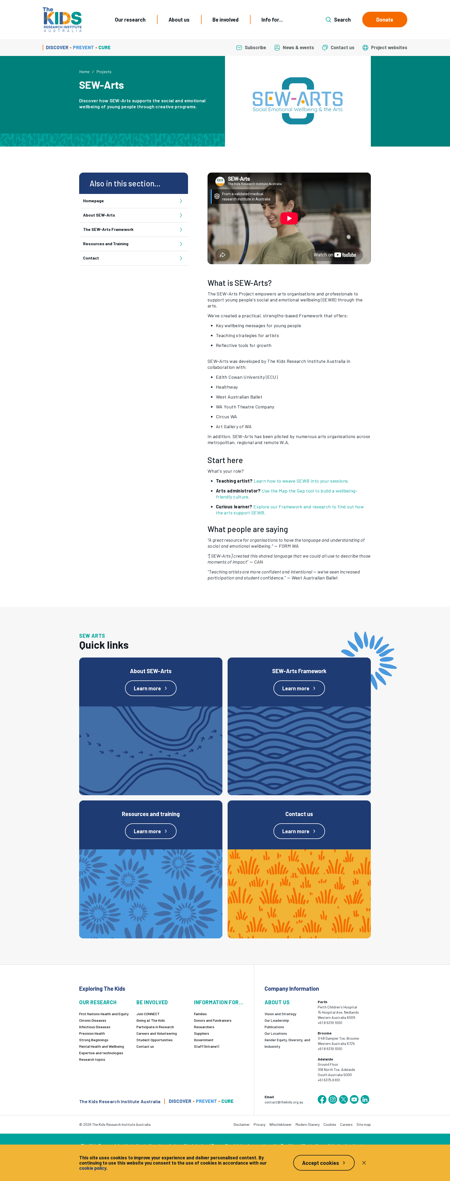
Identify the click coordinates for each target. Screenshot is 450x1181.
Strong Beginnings (93, 1040)
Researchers (204, 1027)
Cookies (329, 1124)
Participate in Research (155, 1027)
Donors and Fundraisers (213, 1020)
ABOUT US (277, 1002)
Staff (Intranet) (206, 1046)
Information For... (218, 1002)
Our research (130, 19)
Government (204, 1040)
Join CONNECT (148, 1014)
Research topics (92, 1059)
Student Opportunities (154, 1040)
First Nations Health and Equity (104, 1014)
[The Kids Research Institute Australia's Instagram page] (332, 1099)
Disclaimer (242, 1124)
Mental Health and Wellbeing (101, 1046)
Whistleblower (280, 1124)
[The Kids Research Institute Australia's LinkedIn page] (364, 1099)
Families (200, 1014)
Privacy (259, 1124)
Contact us (145, 1046)
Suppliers (201, 1033)
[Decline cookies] (364, 1163)
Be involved (226, 19)
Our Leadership (277, 1020)
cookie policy (92, 1168)
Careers (346, 1124)
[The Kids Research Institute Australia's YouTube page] (354, 1099)
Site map (364, 1124)
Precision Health (92, 1033)
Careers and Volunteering (156, 1033)
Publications (274, 1027)
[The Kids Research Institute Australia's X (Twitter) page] (343, 1099)
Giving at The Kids (150, 1020)
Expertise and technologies (101, 1053)
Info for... (272, 19)
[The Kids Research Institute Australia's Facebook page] (322, 1099)
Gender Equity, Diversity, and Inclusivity (287, 1043)
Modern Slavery (308, 1124)
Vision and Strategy (280, 1014)
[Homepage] (62, 19)
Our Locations (276, 1033)
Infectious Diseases (94, 1027)
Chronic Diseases (92, 1020)
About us (179, 19)
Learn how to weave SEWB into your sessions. (301, 481)
